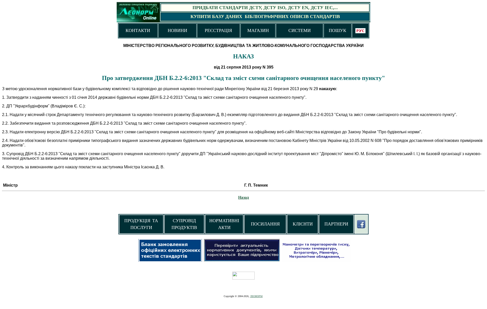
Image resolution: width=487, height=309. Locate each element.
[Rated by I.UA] (243, 278)
